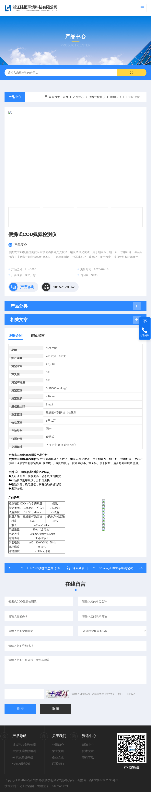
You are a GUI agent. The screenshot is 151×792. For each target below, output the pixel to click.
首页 (65, 97)
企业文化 (58, 757)
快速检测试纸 (21, 763)
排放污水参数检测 (24, 744)
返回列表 (78, 568)
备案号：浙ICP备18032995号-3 (97, 780)
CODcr (114, 97)
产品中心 (14, 97)
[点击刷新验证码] (57, 694)
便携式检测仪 (97, 97)
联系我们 (58, 763)
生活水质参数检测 (24, 751)
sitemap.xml (60, 786)
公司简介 (58, 744)
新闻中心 (88, 744)
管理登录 (43, 786)
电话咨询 (144, 335)
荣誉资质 (58, 751)
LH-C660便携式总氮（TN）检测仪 (49, 568)
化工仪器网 (26, 786)
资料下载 (88, 757)
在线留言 (37, 336)
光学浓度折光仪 (22, 757)
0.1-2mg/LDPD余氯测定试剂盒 (119, 568)
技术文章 (88, 751)
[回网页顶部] (144, 321)
